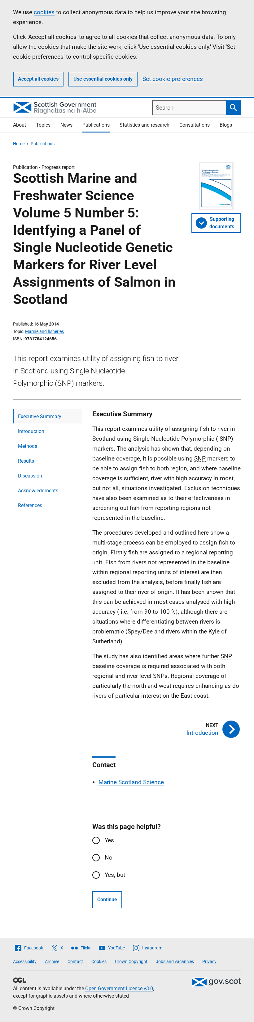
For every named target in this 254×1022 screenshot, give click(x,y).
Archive (52, 961)
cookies (44, 12)
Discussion (30, 476)
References (30, 505)
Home (18, 143)
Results (26, 461)
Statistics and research (144, 125)
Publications (96, 125)
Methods (27, 446)
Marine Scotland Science (131, 782)
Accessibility (25, 961)
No (108, 857)
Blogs (226, 125)
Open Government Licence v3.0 (119, 988)
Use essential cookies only (103, 79)
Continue (107, 899)
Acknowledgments (38, 491)
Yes (109, 840)
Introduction (31, 431)
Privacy (209, 961)
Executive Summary (39, 416)
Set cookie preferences (172, 78)
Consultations (194, 125)
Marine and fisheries (44, 331)
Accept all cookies (38, 79)
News (66, 125)
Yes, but (115, 874)
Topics (43, 125)
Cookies (99, 961)
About (19, 125)
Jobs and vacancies (175, 961)
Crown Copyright (131, 961)
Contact (75, 961)
